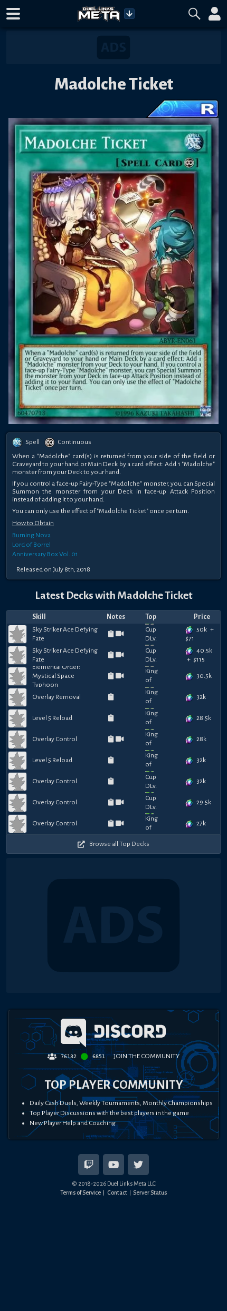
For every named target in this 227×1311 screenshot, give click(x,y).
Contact (117, 1192)
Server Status (150, 1192)
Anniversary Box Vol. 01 (45, 554)
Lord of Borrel (31, 544)
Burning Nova (31, 535)
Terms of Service (80, 1192)
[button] (13, 13)
